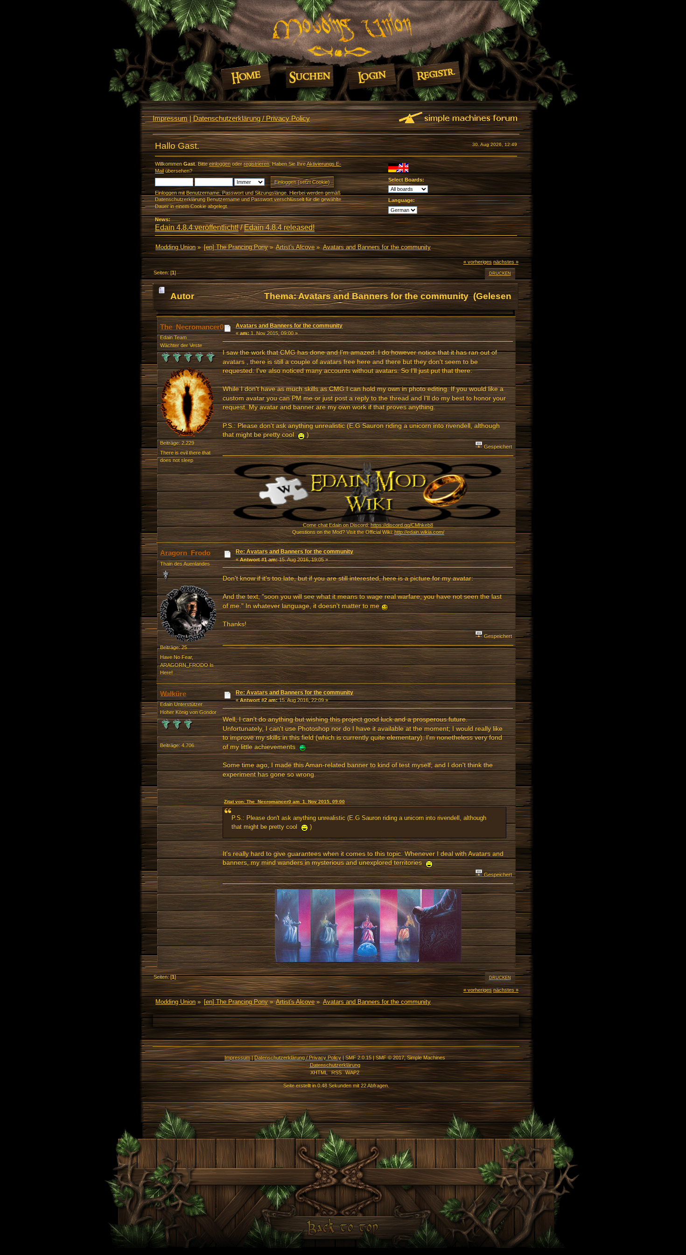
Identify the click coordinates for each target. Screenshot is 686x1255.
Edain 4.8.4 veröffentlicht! (196, 227)
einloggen (220, 164)
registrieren (256, 164)
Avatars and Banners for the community (289, 326)
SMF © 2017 (390, 1057)
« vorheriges (477, 262)
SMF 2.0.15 (358, 1057)
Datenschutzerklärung (335, 1065)
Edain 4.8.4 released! (279, 227)
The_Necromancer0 (192, 327)
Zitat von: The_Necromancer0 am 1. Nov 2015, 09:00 (284, 801)
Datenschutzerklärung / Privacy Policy (251, 118)
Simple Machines (426, 1057)
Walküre (173, 694)
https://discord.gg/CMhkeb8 (402, 525)
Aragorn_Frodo (185, 553)
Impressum (170, 118)
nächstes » (505, 262)
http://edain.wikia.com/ (419, 532)
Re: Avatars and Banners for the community (294, 551)
